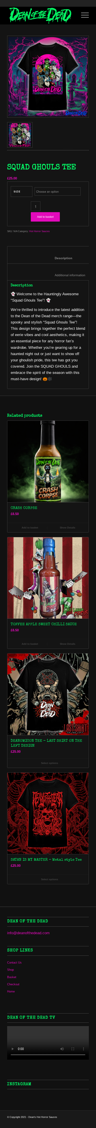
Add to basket (45, 216)
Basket (11, 977)
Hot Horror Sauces (39, 231)
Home (11, 991)
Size (17, 191)
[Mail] (65, 1122)
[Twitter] (85, 1122)
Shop (10, 969)
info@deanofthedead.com (28, 933)
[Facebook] (72, 1122)
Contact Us (14, 962)
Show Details (67, 527)
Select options (49, 763)
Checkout (13, 984)
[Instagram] (78, 1122)
